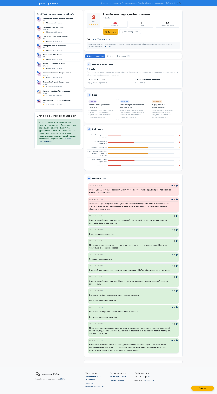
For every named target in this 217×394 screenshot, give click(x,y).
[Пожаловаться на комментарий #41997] (177, 254)
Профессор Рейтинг (48, 3)
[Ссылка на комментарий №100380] (172, 199)
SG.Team (63, 379)
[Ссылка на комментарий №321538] (172, 185)
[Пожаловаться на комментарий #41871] (177, 277)
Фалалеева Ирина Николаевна (55, 55)
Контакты (89, 383)
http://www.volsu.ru (101, 39)
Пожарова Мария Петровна (54, 46)
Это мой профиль (131, 32)
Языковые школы (129, 3)
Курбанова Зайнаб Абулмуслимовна (58, 18)
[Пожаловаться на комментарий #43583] (177, 216)
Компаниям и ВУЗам (118, 377)
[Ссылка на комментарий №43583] (172, 216)
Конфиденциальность (94, 387)
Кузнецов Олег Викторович (54, 27)
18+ (148, 377)
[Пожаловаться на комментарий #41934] (177, 266)
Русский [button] (172, 3)
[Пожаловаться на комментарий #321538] (177, 185)
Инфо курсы (159, 3)
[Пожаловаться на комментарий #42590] (177, 229)
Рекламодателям (117, 380)
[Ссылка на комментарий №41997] (172, 254)
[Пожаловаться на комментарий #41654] (177, 340)
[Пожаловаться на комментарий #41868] (177, 290)
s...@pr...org (106, 46)
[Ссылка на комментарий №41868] (172, 290)
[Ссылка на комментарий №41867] (172, 307)
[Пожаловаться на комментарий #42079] (177, 241)
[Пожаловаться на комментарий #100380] (177, 199)
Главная (104, 3)
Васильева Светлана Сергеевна (56, 64)
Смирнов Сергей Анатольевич (55, 36)
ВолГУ (107, 18)
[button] (180, 3)
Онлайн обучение (145, 3)
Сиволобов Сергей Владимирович (57, 82)
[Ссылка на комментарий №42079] (172, 241)
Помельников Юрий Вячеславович (57, 91)
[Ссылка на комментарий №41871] (172, 277)
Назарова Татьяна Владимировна (57, 73)
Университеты (115, 3)
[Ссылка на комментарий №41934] (172, 266)
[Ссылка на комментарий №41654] (172, 340)
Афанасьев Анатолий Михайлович (57, 100)
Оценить (112, 32)
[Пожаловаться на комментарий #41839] (177, 324)
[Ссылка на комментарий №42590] (172, 229)
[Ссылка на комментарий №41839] (172, 324)
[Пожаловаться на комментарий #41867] (177, 307)
